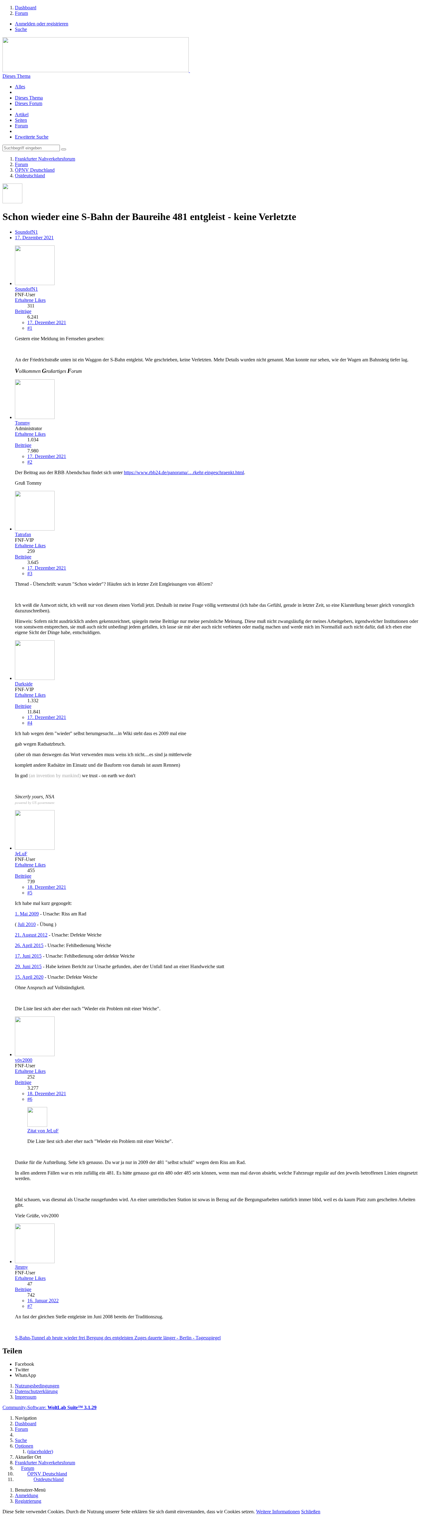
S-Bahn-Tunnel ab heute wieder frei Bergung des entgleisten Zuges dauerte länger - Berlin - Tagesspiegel (118, 1337)
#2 (29, 462)
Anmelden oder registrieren (41, 23)
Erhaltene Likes (30, 300)
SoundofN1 (26, 232)
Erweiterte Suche (31, 136)
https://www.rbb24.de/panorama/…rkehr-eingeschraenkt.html (184, 472)
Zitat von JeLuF (43, 1130)
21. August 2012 (31, 934)
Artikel (22, 114)
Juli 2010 (27, 924)
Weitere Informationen (278, 1511)
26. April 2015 (29, 945)
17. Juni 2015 (28, 956)
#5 (29, 892)
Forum (21, 125)
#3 (29, 573)
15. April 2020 (29, 977)
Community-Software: (49, 1407)
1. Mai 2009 (27, 913)
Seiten (21, 120)
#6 (29, 1099)
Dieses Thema (16, 76)
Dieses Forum (28, 103)
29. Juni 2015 (28, 966)
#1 (29, 328)
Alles (20, 86)
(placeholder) (40, 1451)
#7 (29, 1306)
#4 (29, 722)
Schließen (310, 1511)
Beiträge (23, 311)
